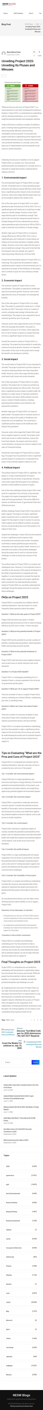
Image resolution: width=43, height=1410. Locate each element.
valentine (21, 1356)
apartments (21, 1175)
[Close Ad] (22, 1408)
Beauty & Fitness (21, 1212)
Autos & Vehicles (21, 1202)
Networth (21, 1320)
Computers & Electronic (21, 1248)
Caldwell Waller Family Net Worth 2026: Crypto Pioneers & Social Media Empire (19, 1097)
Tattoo (21, 1338)
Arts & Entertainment (21, 1193)
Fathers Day (21, 1257)
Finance (21, 1266)
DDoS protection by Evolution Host (21, 1406)
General (21, 1284)
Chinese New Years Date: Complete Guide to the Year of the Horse (21, 1086)
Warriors (21, 1375)
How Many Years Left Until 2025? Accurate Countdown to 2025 (18, 1130)
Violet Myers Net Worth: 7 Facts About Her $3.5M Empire (19, 1119)
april (21, 1184)
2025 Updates (18, 13)
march (21, 1302)
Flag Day (21, 1275)
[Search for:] (18, 1062)
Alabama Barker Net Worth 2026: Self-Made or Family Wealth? (21, 1108)
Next (20, 1040)
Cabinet (21, 1230)
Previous (20, 1028)
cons (12, 1020)
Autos (31, 13)
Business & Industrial (21, 1221)
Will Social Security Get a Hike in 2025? (16, 1140)
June (21, 1293)
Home (5, 13)
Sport (21, 1329)
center (21, 1239)
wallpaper (21, 1365)
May (21, 1311)
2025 (8, 1020)
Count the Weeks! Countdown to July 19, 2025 (12, 1045)
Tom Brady (21, 1347)
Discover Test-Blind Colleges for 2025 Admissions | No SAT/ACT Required (29, 1033)
